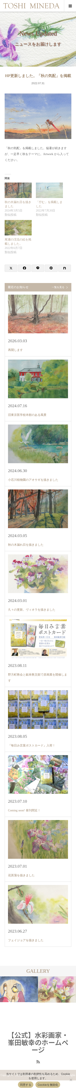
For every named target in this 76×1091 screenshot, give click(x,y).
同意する (25, 1084)
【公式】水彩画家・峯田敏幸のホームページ (38, 1042)
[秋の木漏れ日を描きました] (18, 190)
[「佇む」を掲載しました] (49, 190)
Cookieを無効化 (48, 1084)
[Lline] (37, 268)
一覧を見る (58, 287)
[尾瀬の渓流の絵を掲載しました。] (18, 227)
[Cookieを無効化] (71, 1080)
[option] (29, 1000)
